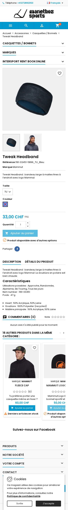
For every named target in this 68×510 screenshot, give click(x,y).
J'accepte (48, 503)
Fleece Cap (22, 385)
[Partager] (17, 249)
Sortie (19, 503)
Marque (7, 167)
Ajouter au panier (19, 233)
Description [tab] (12, 262)
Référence (9, 162)
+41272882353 (25, 2)
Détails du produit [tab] (39, 262)
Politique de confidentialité (23, 496)
